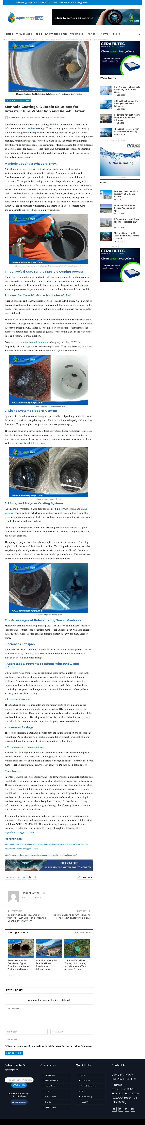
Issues (9, 33)
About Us (84, 1102)
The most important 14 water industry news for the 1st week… (126, 235)
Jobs (39, 33)
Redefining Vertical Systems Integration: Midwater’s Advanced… (127, 117)
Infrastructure (11, 100)
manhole (31, 128)
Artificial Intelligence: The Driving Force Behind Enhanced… (126, 103)
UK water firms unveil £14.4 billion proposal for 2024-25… (126, 222)
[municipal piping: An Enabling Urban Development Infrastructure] (49, 948)
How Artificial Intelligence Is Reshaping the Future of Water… (127, 89)
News (104, 33)
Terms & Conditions (88, 1086)
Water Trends (24, 100)
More (116, 33)
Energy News (50, 1107)
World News (50, 1086)
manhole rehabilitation (36, 342)
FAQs (83, 1091)
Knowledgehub (51, 1080)
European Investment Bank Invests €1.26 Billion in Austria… (126, 194)
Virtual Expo (24, 33)
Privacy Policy (86, 1097)
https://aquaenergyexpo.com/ (19, 832)
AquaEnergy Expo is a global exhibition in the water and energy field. (51, 2)
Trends (90, 33)
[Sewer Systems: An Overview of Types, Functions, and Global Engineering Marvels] (21, 948)
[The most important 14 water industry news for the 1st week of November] (106, 236)
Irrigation (68, 941)
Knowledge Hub (56, 33)
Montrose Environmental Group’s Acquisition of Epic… (125, 208)
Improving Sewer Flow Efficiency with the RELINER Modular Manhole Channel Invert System (27, 917)
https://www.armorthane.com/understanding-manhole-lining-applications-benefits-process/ (41, 855)
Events (48, 1102)
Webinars (76, 33)
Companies (85, 1080)
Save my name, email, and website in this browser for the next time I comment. (50, 1046)
